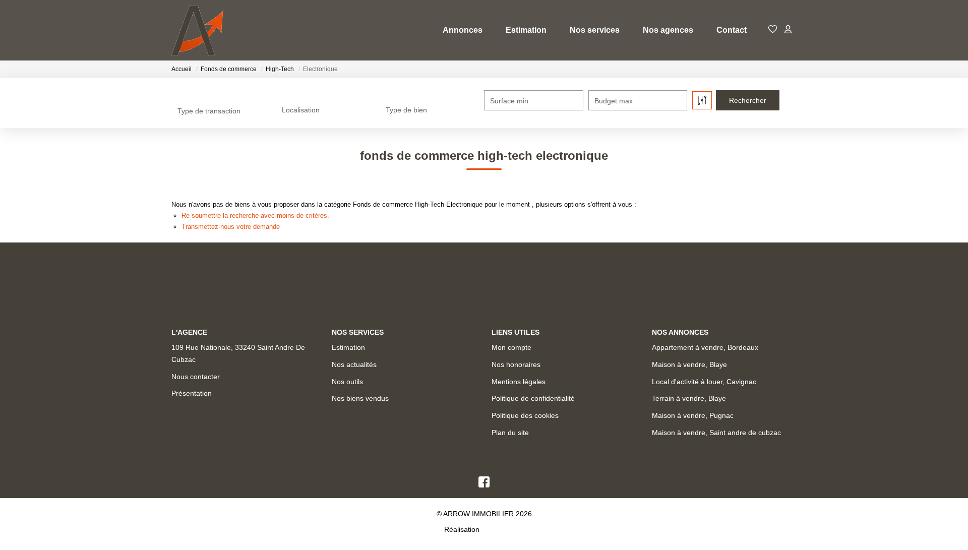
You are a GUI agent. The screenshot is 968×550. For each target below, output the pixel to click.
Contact (731, 30)
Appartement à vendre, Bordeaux (705, 347)
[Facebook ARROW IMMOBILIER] (484, 484)
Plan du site (510, 433)
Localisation (301, 110)
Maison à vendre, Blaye (689, 364)
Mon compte (511, 347)
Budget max (613, 101)
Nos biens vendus (360, 398)
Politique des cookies (525, 415)
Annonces (462, 30)
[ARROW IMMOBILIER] (197, 30)
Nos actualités (354, 364)
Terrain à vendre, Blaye (689, 398)
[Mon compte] (788, 30)
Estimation (526, 30)
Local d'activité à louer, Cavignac (704, 382)
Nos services (595, 30)
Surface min (509, 101)
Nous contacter (195, 377)
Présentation (191, 393)
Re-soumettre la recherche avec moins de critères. (255, 215)
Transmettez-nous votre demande (231, 226)
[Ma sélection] (772, 30)
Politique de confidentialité (533, 398)
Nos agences (668, 30)
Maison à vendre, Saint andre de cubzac (716, 433)
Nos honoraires (516, 364)
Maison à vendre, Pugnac (693, 415)
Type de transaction (208, 111)
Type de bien (406, 110)
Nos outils (347, 382)
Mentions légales (519, 382)
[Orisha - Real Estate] (502, 529)
